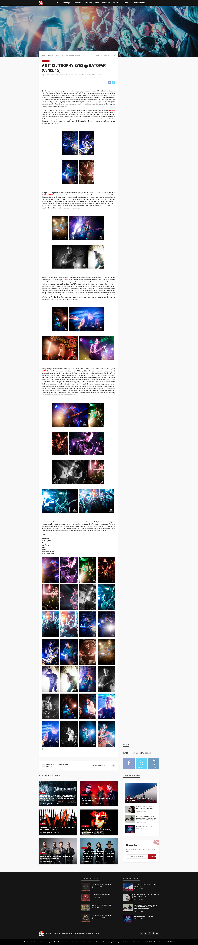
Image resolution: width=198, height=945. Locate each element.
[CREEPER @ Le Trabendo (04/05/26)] (99, 822)
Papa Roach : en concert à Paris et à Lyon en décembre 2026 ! (56, 857)
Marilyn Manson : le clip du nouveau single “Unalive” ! (145, 808)
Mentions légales (67, 933)
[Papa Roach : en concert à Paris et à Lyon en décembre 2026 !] (58, 851)
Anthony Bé (46, 804)
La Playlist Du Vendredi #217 (101, 884)
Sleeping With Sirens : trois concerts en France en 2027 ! (57, 828)
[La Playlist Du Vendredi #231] (85, 918)
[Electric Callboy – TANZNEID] (130, 829)
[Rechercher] (157, 2)
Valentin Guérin (49, 75)
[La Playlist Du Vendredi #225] (85, 897)
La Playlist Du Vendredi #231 (101, 915)
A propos (49, 933)
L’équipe (57, 933)
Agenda (125, 3)
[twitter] (145, 933)
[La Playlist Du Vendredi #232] (85, 907)
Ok (155, 942)
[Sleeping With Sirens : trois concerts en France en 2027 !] (58, 822)
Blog (97, 3)
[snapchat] (153, 933)
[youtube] (157, 933)
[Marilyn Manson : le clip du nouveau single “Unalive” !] (130, 809)
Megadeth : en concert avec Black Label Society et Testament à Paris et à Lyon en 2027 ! (57, 798)
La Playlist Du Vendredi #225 (101, 894)
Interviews (88, 3)
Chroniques (66, 3)
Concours (106, 3)
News (57, 3)
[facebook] (141, 933)
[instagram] (149, 933)
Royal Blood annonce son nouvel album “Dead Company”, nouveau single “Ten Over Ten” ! (146, 818)
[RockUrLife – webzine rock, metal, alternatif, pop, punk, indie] (41, 933)
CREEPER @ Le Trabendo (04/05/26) (96, 830)
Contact (97, 933)
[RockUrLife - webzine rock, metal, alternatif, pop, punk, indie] (41, 3)
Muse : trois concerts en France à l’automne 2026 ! (97, 799)
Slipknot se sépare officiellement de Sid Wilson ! (141, 799)
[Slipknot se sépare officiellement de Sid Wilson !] (141, 793)
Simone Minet (88, 832)
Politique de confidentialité (84, 933)
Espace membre (139, 3)
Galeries (116, 3)
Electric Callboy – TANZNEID (145, 826)
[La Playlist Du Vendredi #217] (85, 887)
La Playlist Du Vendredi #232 (101, 905)
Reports (77, 3)
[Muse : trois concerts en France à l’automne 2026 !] (99, 793)
